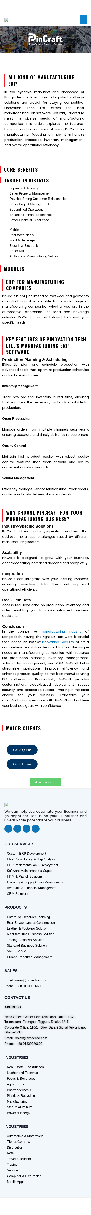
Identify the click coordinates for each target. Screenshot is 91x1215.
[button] (83, 19)
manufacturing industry (61, 631)
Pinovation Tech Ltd (58, 642)
